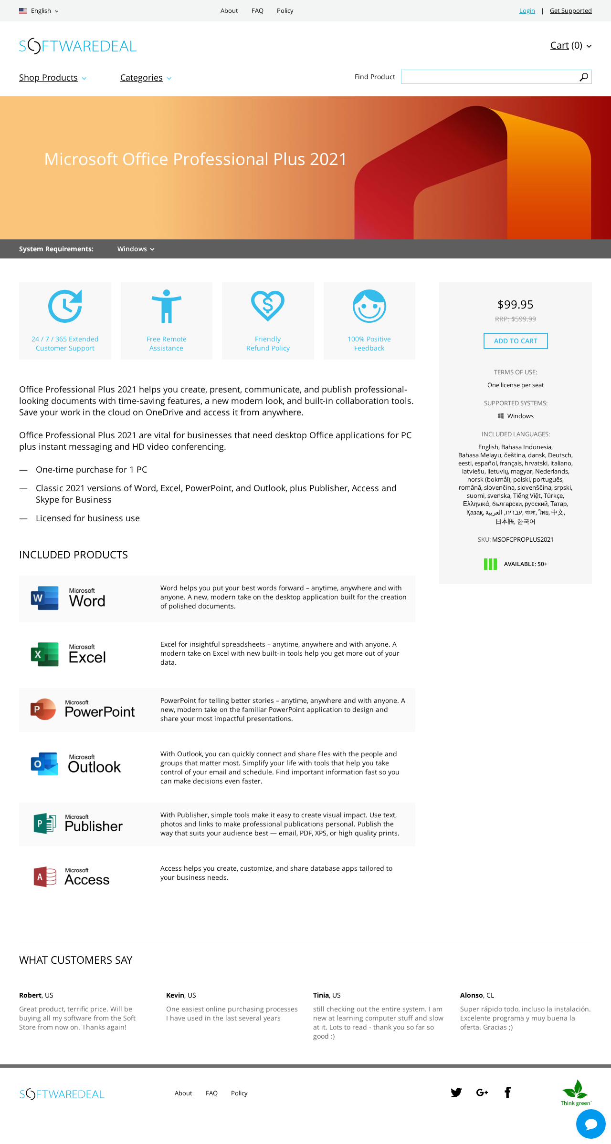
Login (527, 11)
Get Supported (571, 11)
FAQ (257, 11)
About (229, 11)
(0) (566, 45)
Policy (285, 11)
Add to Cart (515, 340)
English (40, 11)
